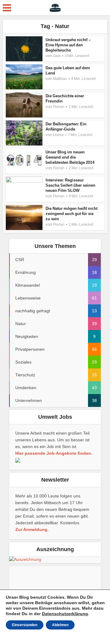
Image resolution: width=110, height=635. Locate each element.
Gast (57, 56)
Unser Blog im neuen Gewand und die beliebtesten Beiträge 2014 (70, 157)
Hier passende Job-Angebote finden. (53, 453)
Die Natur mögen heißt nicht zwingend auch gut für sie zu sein (71, 213)
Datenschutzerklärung (65, 613)
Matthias (60, 79)
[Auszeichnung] (25, 559)
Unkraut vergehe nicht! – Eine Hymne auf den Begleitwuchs (68, 45)
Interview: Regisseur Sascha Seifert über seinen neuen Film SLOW (70, 185)
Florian (58, 107)
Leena (58, 135)
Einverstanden (24, 625)
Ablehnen (60, 625)
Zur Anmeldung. (32, 529)
